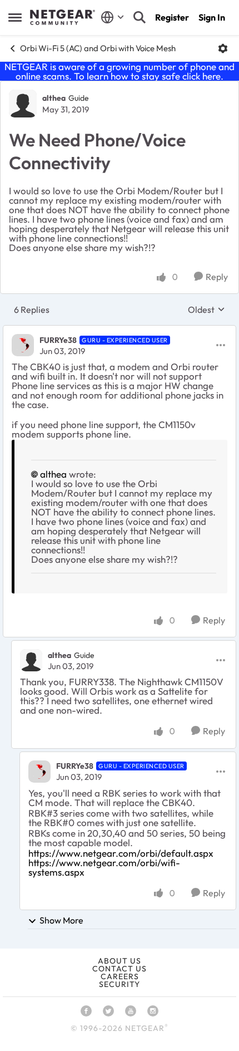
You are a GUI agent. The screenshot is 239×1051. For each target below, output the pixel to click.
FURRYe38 (58, 340)
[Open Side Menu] (15, 17)
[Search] (139, 17)
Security (119, 984)
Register (172, 17)
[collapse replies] (119, 330)
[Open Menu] (223, 48)
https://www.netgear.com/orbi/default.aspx (120, 853)
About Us (119, 961)
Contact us (119, 969)
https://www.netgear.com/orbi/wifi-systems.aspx (104, 867)
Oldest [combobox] (206, 309)
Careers (120, 976)
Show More (61, 920)
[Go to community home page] (62, 17)
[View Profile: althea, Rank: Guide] (23, 103)
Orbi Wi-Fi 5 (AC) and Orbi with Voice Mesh (98, 48)
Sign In (211, 17)
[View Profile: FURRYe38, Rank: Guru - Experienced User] (23, 345)
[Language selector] (112, 17)
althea (54, 98)
